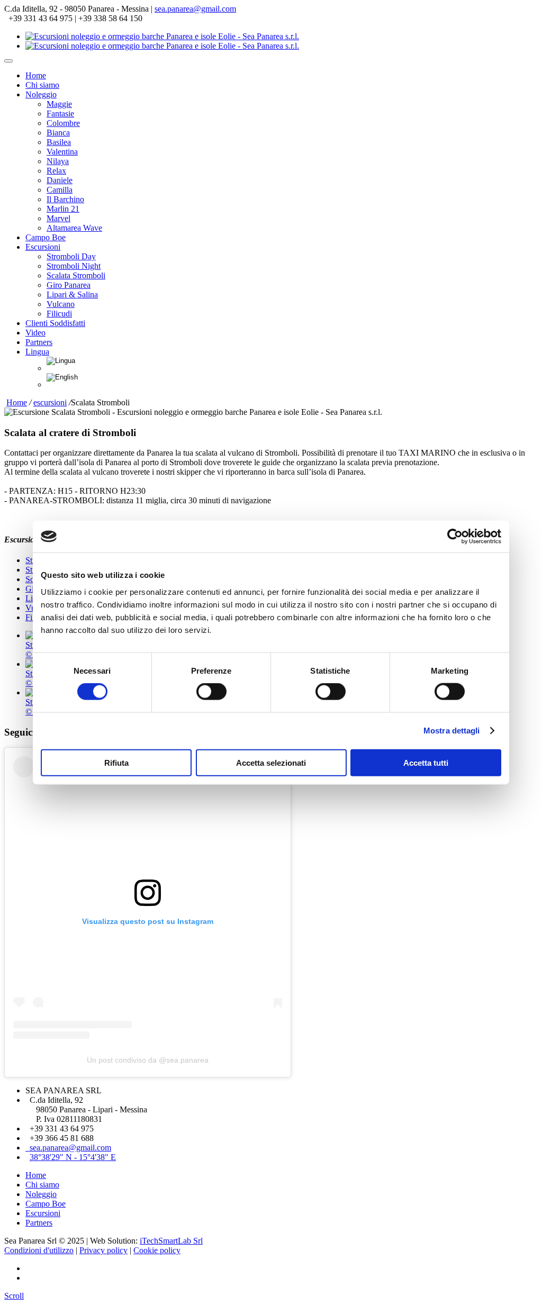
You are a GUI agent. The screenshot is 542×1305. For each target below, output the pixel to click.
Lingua (37, 351)
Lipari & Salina (72, 294)
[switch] (211, 691)
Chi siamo (42, 84)
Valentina (62, 151)
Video (35, 332)
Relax (56, 170)
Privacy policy (103, 1250)
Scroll (14, 1295)
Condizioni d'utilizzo (39, 1250)
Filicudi (59, 313)
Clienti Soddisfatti (55, 323)
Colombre (63, 123)
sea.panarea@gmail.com (195, 8)
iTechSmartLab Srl (171, 1240)
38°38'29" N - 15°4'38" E (73, 1157)
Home (35, 75)
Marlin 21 (63, 208)
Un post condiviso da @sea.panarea (148, 1060)
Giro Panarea (69, 284)
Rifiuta (116, 762)
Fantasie (60, 113)
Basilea (59, 142)
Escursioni (42, 246)
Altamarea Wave (74, 227)
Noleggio (41, 94)
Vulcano (61, 304)
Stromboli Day (71, 256)
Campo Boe (45, 237)
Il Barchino (65, 199)
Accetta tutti (425, 762)
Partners (38, 342)
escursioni (50, 402)
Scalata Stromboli (76, 275)
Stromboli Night (74, 265)
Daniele (60, 180)
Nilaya (58, 161)
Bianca (58, 132)
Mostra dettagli (451, 730)
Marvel (58, 218)
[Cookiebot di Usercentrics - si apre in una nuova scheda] (455, 537)
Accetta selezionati (271, 762)
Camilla (60, 189)
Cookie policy (156, 1250)
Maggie (59, 103)
